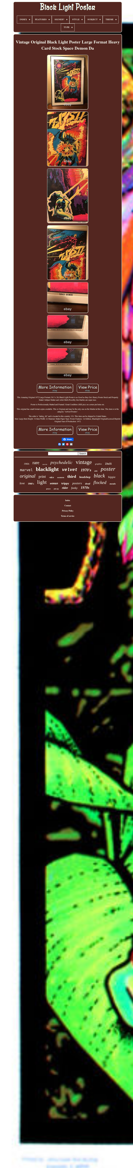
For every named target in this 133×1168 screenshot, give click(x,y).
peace (48, 489)
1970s (85, 488)
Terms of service (67, 516)
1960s (26, 464)
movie (44, 464)
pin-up (56, 489)
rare (35, 462)
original (27, 476)
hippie (111, 477)
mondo (113, 484)
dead (87, 483)
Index (67, 500)
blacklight (47, 469)
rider (65, 488)
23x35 (108, 463)
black (99, 476)
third (71, 476)
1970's (86, 470)
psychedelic (61, 462)
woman (54, 483)
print (42, 477)
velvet (70, 469)
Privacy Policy (67, 510)
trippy (65, 483)
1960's (31, 484)
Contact (67, 505)
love (22, 483)
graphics (98, 464)
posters (77, 483)
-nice (51, 477)
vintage (84, 462)
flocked (99, 482)
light (42, 482)
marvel (26, 470)
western (60, 477)
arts (95, 471)
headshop (85, 477)
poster (108, 469)
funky (74, 488)
